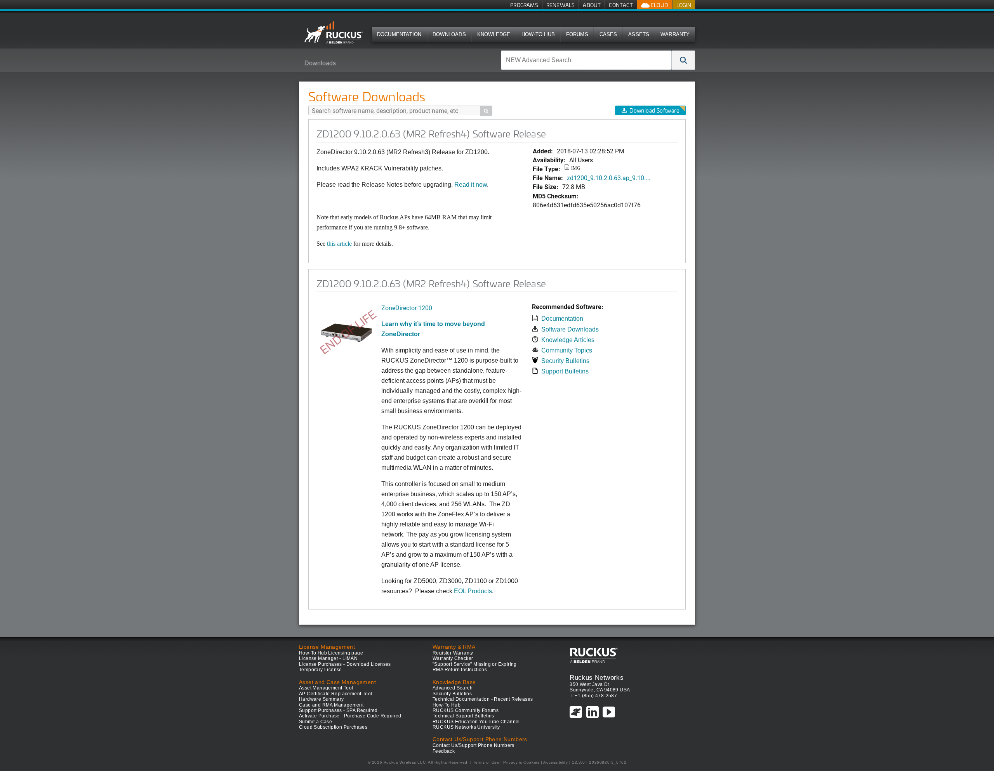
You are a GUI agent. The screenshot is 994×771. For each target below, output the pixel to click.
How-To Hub (538, 34)
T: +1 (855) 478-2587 (593, 695)
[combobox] (586, 60)
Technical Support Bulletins (463, 716)
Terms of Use (486, 762)
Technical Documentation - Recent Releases (483, 699)
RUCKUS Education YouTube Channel (476, 721)
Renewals (560, 5)
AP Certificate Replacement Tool (335, 693)
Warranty (675, 34)
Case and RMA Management (331, 705)
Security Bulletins (565, 361)
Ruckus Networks (597, 677)
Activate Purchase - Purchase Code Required (350, 716)
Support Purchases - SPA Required (338, 710)
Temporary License (320, 669)
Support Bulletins (565, 371)
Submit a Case (315, 721)
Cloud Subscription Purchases (333, 727)
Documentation (399, 34)
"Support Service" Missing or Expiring (475, 664)
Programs (524, 5)
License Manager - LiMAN (328, 658)
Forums (577, 34)
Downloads (449, 34)
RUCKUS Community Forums (466, 710)
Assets (638, 34)
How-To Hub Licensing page (331, 653)
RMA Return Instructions (460, 669)
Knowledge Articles (567, 340)
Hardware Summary (321, 699)
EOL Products (473, 591)
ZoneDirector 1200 (406, 308)
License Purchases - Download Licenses (345, 664)
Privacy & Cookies (521, 762)
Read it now (470, 184)
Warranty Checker (453, 658)
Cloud (659, 5)
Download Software (654, 110)
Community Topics (566, 350)
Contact (621, 5)
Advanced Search (453, 688)
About (592, 5)
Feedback (444, 751)
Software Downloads (570, 329)
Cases (608, 34)
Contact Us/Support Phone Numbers (473, 745)
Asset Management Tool (326, 688)
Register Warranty (453, 653)
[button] (683, 60)
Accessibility (555, 762)
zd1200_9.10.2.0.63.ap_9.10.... (608, 178)
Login (683, 5)
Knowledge (494, 34)
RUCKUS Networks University (466, 727)
